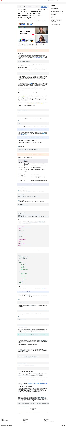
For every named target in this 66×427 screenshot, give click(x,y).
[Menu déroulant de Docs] (12, 0)
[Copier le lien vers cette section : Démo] (21, 286)
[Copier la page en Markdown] (34, 17)
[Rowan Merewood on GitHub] (22, 24)
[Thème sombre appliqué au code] (46, 60)
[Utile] (46, 9)
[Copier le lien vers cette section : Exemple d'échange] (25, 187)
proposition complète (24, 134)
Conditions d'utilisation (3, 425)
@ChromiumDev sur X (46, 419)
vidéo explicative (44, 133)
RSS (44, 422)
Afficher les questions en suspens (4, 420)
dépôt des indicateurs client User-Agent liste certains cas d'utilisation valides (37, 383)
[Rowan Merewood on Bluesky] (24, 24)
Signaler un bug (2, 419)
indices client (22, 96)
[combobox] (51, 0)
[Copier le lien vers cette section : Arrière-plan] (23, 53)
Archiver (23, 421)
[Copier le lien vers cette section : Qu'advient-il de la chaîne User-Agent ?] (33, 386)
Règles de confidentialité (9, 425)
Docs (21, 9)
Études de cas (24, 420)
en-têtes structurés (41, 154)
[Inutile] (47, 9)
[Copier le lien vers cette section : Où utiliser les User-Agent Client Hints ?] (34, 371)
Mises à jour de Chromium (25, 419)
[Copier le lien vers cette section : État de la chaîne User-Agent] (28, 67)
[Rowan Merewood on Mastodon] (23, 24)
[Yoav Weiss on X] (30, 24)
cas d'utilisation (31, 83)
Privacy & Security (24, 9)
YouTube (45, 420)
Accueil (19, 9)
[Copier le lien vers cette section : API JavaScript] (23, 219)
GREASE (34, 184)
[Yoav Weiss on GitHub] (31, 24)
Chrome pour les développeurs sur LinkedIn (49, 421)
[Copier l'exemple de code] (47, 60)
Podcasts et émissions (25, 422)
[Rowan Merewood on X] (21, 24)
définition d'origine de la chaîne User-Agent (38, 57)
